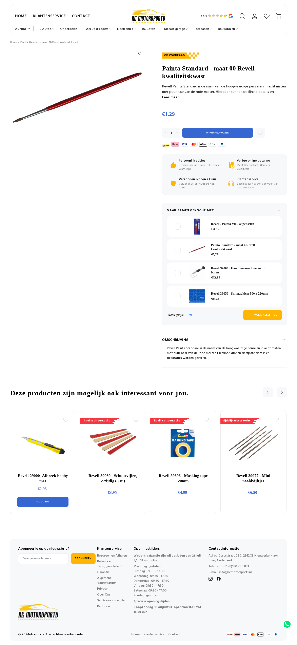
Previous (268, 392)
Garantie (103, 572)
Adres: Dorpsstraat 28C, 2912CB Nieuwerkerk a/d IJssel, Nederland (243, 558)
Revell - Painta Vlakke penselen (232, 224)
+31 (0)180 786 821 (236, 566)
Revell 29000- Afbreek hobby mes (43, 478)
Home (21, 16)
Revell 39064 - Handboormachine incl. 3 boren (238, 270)
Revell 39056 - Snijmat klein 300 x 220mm (239, 293)
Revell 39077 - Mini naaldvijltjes (253, 478)
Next (282, 392)
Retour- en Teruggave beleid (109, 564)
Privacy (102, 588)
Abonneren (83, 558)
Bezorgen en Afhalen (112, 555)
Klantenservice (49, 16)
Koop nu (42, 501)
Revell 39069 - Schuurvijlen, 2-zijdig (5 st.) (112, 478)
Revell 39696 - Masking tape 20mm (183, 478)
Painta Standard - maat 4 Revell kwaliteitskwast (233, 247)
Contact (81, 16)
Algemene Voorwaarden (107, 581)
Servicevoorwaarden (111, 600)
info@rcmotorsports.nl (235, 572)
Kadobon (103, 606)
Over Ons (103, 594)
